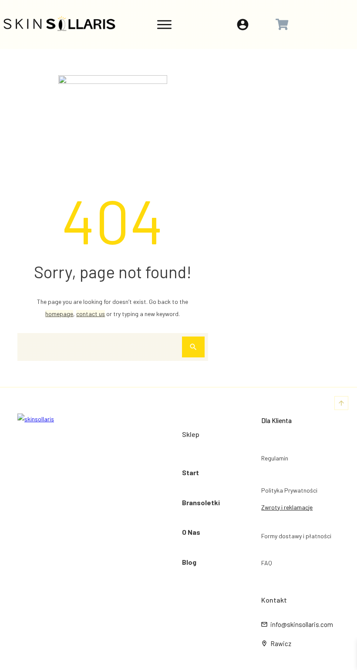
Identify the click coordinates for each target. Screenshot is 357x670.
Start (190, 472)
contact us (90, 313)
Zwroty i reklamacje (287, 507)
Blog (189, 562)
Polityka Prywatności (289, 490)
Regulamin (274, 458)
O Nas (191, 532)
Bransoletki (201, 502)
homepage (59, 313)
